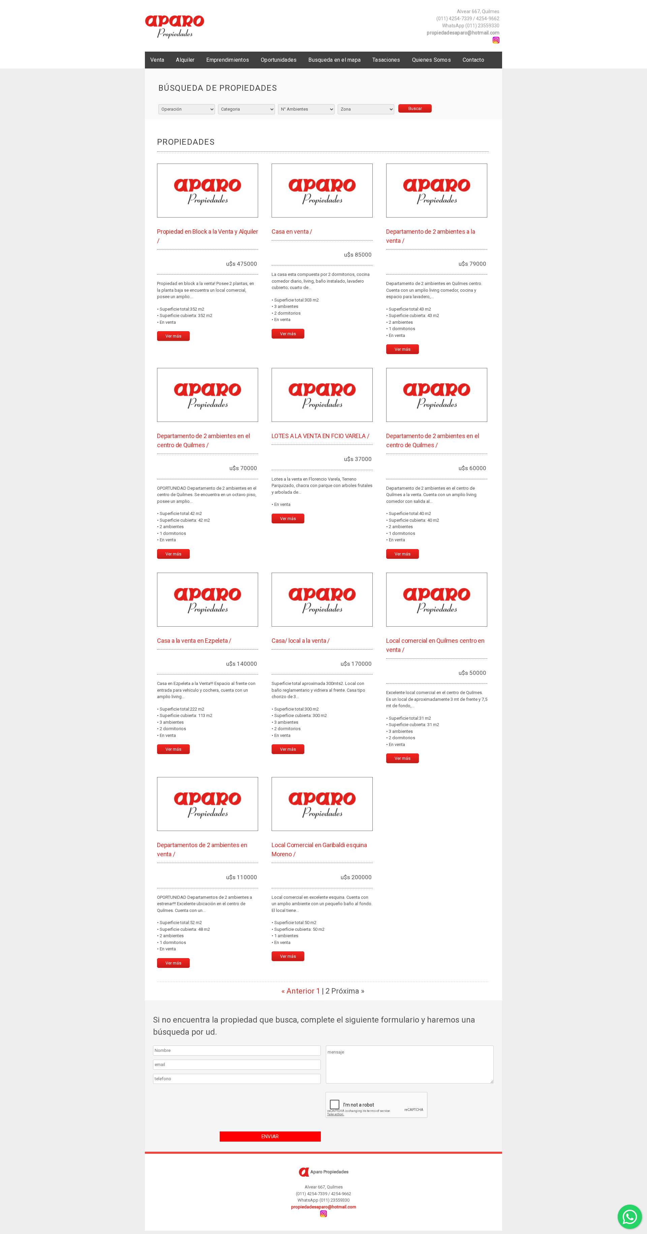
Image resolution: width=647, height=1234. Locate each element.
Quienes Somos (431, 60)
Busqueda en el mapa (334, 60)
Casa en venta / (292, 231)
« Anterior (297, 991)
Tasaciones (386, 60)
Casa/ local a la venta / (301, 640)
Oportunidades (279, 60)
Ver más (173, 336)
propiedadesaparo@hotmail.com (463, 32)
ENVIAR (270, 1136)
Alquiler (185, 60)
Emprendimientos (227, 60)
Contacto (473, 60)
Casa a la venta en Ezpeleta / (194, 640)
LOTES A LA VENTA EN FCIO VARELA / (320, 435)
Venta (157, 60)
